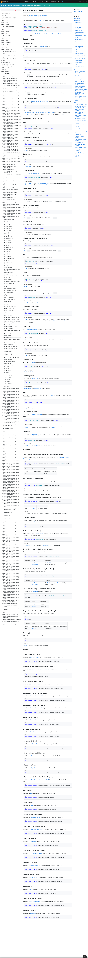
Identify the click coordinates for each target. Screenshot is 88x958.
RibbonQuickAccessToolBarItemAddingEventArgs (11, 353)
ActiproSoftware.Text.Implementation (11, 85)
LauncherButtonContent (36, 829)
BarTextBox (7, 260)
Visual (36, 34)
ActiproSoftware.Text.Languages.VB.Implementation (11, 154)
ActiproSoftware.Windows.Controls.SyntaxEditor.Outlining (11, 580)
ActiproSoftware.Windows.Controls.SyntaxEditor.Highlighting (11, 554)
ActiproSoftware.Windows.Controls (11, 202)
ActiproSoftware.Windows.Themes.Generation (11, 625)
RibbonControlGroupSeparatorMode (12, 330)
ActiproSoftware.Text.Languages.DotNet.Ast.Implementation (11, 99)
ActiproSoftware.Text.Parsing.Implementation (10, 172)
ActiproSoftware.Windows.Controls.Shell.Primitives (11, 532)
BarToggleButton (8, 262)
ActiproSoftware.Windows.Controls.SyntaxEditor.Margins (11, 574)
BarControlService (8, 228)
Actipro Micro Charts (6, 35)
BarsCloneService (8, 263)
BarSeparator (7, 251)
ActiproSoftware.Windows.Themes (11, 623)
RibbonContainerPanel (9, 324)
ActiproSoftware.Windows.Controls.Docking (11, 419)
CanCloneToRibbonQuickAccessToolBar (40, 669)
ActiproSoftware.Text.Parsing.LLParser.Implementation (12, 182)
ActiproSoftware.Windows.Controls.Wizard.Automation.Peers (11, 601)
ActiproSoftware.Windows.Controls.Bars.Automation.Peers (11, 389)
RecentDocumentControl (9, 308)
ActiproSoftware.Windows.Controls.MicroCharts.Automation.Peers (11, 479)
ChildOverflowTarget (35, 684)
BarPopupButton (8, 249)
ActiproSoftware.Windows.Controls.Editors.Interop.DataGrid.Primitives (11, 439)
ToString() (77, 100)
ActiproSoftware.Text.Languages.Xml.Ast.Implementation (11, 159)
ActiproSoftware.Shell (8, 75)
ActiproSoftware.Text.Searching (10, 187)
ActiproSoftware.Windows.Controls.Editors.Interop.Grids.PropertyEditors (11, 442)
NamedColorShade (8, 304)
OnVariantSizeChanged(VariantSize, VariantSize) (80, 93)
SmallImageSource (35, 877)
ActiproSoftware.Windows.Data (10, 603)
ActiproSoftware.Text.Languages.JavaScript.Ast (12, 120)
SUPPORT (47, 1)
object (31, 34)
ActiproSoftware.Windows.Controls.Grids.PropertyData (11, 470)
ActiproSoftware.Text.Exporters (10, 83)
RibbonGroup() (78, 22)
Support (4, 69)
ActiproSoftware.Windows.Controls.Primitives (11, 500)
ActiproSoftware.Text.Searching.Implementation (10, 190)
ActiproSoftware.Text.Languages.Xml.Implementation (11, 162)
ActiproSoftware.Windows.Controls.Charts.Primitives (11, 407)
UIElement (42, 34)
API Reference (16, 5)
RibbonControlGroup (8, 328)
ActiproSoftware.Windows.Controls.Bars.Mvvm (11, 392)
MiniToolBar (6, 303)
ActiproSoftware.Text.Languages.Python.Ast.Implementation (10, 135)
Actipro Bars (5, 22)
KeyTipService (7, 295)
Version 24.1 (10, 10)
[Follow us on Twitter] (63, 2)
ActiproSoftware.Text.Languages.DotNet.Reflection (11, 105)
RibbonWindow (7, 366)
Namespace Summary (9, 219)
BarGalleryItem (7, 230)
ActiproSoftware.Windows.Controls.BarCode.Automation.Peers (12, 211)
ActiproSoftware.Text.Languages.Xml (11, 156)
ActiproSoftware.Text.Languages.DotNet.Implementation (11, 102)
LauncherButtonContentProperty (80, 140)
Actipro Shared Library (7, 49)
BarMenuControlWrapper (9, 236)
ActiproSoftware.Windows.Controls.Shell (11, 529)
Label (51, 395)
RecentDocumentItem (9, 310)
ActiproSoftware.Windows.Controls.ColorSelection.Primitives (11, 413)
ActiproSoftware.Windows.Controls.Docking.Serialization (11, 427)
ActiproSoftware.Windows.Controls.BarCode (12, 208)
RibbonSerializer (8, 359)
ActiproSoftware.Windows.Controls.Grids (11, 461)
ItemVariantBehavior (8, 285)
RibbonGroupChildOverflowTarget (12, 339)
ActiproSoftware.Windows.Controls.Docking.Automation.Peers (11, 422)
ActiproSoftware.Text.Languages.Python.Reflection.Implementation (10, 144)
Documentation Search (79, 13)
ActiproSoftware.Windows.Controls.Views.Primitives (11, 595)
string (25, 133)
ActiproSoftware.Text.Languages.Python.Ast (10, 132)
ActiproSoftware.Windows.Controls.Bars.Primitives (11, 395)
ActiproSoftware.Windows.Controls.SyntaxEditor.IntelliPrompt (11, 567)
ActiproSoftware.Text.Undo (9, 197)
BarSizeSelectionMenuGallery (10, 253)
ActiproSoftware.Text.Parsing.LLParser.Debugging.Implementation (12, 179)
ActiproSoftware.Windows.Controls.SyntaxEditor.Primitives (11, 586)
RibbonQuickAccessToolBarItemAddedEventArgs (11, 350)
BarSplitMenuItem (8, 256)
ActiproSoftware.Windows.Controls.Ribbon (11, 506)
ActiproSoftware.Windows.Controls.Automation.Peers (11, 205)
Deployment (5, 56)
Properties (76, 24)
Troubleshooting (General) (8, 64)
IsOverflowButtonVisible (36, 756)
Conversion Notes (6, 62)
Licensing (4, 53)
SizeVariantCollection (9, 374)
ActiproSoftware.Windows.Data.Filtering (10, 606)
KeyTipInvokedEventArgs (10, 290)
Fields (75, 102)
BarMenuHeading (8, 242)
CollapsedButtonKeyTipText (37, 696)
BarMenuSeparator (8, 247)
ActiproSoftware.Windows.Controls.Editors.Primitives (11, 449)
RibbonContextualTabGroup (10, 326)
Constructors (77, 20)
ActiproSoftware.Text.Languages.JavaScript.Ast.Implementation (12, 123)
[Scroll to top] (85, 956)
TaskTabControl (7, 377)
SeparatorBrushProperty (80, 147)
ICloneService (7, 274)
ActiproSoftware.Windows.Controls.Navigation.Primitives (11, 494)
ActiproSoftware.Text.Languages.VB (11, 152)
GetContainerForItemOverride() (79, 76)
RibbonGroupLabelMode (9, 341)
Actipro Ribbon (5, 38)
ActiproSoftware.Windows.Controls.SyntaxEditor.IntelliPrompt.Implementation (11, 570)
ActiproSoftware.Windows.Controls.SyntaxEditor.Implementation (11, 561)
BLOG (59, 1)
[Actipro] (4, 1)
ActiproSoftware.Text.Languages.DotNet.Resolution (11, 111)
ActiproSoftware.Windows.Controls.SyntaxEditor (11, 535)
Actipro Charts (5, 24)
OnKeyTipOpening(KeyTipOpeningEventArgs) (81, 90)
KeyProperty (78, 132)
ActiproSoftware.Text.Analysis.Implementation (10, 81)
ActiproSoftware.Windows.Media (10, 614)
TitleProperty (78, 152)
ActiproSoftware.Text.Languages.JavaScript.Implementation (12, 126)
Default (47, 185)
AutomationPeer (39, 533)
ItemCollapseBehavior (9, 283)
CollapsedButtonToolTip (36, 708)
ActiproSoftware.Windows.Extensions (11, 611)
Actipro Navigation (6, 37)
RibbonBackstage (8, 315)
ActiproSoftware (33, 15)
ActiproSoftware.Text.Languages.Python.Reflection (10, 141)
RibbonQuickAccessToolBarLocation (12, 356)
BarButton (6, 221)
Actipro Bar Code (6, 20)
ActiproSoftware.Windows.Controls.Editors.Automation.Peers (11, 433)
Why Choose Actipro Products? (9, 17)
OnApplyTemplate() (79, 81)
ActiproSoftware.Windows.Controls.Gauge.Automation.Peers (11, 455)
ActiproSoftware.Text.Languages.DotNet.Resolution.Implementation (11, 114)
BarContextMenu (8, 226)
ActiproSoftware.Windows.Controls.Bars (31, 5)
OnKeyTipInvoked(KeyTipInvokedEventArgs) (80, 87)
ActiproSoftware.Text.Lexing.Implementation (9, 167)
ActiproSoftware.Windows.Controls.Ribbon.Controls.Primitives (11, 517)
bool (25, 74)
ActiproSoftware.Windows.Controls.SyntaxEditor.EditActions (11, 551)
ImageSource (35, 293)
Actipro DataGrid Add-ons (8, 26)
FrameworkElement (51, 34)
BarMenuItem (7, 244)
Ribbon (5, 312)
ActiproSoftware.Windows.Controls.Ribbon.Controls (11, 514)
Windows (39, 15)
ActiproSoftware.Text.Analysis (10, 78)
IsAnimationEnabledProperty (79, 122)
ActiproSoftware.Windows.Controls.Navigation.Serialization (11, 497)
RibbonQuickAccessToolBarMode (11, 357)
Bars (46, 15)
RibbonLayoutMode (8, 344)
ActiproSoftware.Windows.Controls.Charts (11, 398)
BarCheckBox (7, 223)
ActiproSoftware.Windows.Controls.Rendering (11, 503)
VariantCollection (8, 383)
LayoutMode (33, 841)
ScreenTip (6, 368)
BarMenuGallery (7, 240)
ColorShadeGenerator (9, 272)
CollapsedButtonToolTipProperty (80, 116)
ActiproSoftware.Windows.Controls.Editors (11, 430)
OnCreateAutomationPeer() (79, 84)
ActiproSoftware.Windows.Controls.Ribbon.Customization (11, 520)
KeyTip (5, 286)
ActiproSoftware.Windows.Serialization (12, 619)
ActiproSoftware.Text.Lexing (9, 164)
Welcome (4, 15)
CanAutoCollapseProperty (81, 104)
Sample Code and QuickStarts (9, 58)
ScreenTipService (8, 370)
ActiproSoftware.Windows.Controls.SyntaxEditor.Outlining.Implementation (11, 583)
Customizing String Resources (9, 51)
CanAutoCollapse (34, 657)
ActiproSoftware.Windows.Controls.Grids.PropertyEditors (11, 473)
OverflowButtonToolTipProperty (80, 145)
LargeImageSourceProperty (79, 137)
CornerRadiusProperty (80, 118)
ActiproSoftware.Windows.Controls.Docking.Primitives (11, 424)
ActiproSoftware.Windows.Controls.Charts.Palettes (11, 404)
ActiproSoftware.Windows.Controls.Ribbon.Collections (11, 511)
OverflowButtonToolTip (36, 853)
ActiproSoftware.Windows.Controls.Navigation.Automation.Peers (11, 491)
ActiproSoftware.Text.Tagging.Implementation (10, 195)
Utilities (3, 60)
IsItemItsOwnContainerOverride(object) (80, 79)
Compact (53, 427)
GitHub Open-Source (7, 67)
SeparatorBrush (34, 865)
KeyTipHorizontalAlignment (10, 288)
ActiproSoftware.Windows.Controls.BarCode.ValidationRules (12, 214)
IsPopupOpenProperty (80, 127)
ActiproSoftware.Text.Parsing (9, 169)
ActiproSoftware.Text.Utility (9, 199)
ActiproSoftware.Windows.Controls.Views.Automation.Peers (11, 592)
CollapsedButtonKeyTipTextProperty (80, 113)
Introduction (77, 18)
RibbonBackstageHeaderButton (11, 319)
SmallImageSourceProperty (79, 149)
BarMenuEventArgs (8, 238)
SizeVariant (6, 372)
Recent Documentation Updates (9, 18)
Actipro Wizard (5, 47)
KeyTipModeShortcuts (9, 292)
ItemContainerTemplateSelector (36, 321)
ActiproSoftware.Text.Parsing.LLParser (12, 174)
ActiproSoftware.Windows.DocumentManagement (11, 608)
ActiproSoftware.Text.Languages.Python (10, 129)
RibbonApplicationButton (9, 313)
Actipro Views (5, 46)
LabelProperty (78, 134)
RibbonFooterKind (8, 333)
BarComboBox (7, 224)
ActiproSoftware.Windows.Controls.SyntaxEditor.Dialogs (11, 548)
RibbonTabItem (7, 363)
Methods (76, 69)
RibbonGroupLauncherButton (10, 342)
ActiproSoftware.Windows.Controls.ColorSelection (11, 410)
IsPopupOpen (33, 768)
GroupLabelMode (34, 732)
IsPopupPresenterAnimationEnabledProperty (81, 130)
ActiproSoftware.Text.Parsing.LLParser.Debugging (12, 176)
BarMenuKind (7, 245)
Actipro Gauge (5, 31)
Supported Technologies (7, 65)
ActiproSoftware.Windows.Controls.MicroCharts (11, 476)
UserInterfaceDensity (36, 414)
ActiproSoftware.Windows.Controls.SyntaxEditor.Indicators (11, 564)
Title (31, 889)
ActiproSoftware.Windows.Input (10, 612)
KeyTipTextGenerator (9, 297)
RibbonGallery (7, 335)
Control (60, 34)
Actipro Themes (5, 44)
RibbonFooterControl (9, 332)
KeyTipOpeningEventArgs (10, 294)
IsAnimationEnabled (35, 744)
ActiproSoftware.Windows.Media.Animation (10, 617)
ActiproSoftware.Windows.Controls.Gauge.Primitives (11, 458)
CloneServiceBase (8, 267)
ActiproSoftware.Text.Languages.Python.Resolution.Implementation (10, 150)
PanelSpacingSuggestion (10, 306)
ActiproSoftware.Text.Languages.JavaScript (12, 117)
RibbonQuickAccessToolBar (10, 348)
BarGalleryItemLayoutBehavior (11, 235)
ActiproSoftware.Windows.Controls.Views (11, 589)
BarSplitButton (7, 254)
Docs (2, 5)
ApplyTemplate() (35, 521)
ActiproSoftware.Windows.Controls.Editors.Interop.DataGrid (11, 436)
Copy (70, 23)
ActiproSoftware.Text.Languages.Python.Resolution (10, 147)
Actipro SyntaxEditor (6, 42)
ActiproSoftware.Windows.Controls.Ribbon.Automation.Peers (11, 508)
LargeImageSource (35, 817)
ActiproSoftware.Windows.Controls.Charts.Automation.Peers (11, 401)
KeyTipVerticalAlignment (9, 299)
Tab (64, 114)
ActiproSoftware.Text (8, 76)
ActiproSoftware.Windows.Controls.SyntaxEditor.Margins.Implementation (11, 577)
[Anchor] (35, 39)
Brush (33, 362)
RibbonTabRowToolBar (9, 365)
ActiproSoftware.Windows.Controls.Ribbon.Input (11, 523)
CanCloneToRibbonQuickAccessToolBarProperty (80, 107)
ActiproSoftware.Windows (9, 200)
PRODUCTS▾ (26, 1)
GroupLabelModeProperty (81, 120)
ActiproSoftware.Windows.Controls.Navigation (11, 488)
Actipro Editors (5, 29)
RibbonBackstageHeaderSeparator (12, 321)
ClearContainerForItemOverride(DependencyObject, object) (80, 73)
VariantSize (6, 386)
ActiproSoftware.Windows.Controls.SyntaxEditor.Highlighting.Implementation (11, 557)
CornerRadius (27, 166)
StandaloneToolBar (8, 375)
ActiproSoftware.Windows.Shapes (10, 621)
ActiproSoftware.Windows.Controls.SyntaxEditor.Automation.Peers (11, 545)
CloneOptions (7, 265)
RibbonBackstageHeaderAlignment (12, 317)
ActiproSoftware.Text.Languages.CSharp (10, 87)
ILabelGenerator (8, 279)
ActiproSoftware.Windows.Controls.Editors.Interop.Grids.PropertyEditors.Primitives (11, 446)
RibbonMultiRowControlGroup (11, 346)
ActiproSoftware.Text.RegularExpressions (9, 185)
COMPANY (53, 1)
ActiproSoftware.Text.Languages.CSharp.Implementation (10, 90)
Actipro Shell (5, 40)
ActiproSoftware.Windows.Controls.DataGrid (11, 416)
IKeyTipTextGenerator (9, 277)
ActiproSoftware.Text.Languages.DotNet (11, 93)
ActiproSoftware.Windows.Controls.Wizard (11, 598)
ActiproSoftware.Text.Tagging (10, 192)
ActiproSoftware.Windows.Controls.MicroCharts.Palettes (11, 482)
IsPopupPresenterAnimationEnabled (39, 779)
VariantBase (7, 381)
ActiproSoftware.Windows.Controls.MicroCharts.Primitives (11, 485)
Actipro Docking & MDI (7, 28)
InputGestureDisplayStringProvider (12, 281)
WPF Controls (8, 5)
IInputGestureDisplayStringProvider (12, 275)
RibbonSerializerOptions (9, 361)
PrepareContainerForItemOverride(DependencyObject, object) (80, 98)
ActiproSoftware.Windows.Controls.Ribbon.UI (11, 526)
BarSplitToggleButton (9, 258)
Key (31, 793)
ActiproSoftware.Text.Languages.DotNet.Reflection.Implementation (11, 108)
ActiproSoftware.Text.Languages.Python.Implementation (10, 138)
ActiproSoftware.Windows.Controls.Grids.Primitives (11, 467)
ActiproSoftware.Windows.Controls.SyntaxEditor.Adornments (11, 538)
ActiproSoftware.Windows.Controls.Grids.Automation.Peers (11, 464)
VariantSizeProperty (79, 156)
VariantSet (6, 384)
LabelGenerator (7, 301)
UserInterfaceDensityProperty (79, 154)
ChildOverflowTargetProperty (79, 110)
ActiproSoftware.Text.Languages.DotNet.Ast (11, 96)
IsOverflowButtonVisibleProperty (80, 125)
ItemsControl (67, 34)
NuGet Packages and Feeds (8, 55)
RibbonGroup (7, 337)
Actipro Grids (5, 33)
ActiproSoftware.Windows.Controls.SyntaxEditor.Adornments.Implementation (11, 542)
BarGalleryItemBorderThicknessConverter (11, 232)
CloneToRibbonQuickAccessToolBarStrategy (12, 270)
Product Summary (78, 11)
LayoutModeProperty (79, 142)
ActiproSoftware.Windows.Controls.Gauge (11, 452)
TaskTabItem (7, 379)
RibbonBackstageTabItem (10, 322)
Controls (43, 15)
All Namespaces (6, 73)
